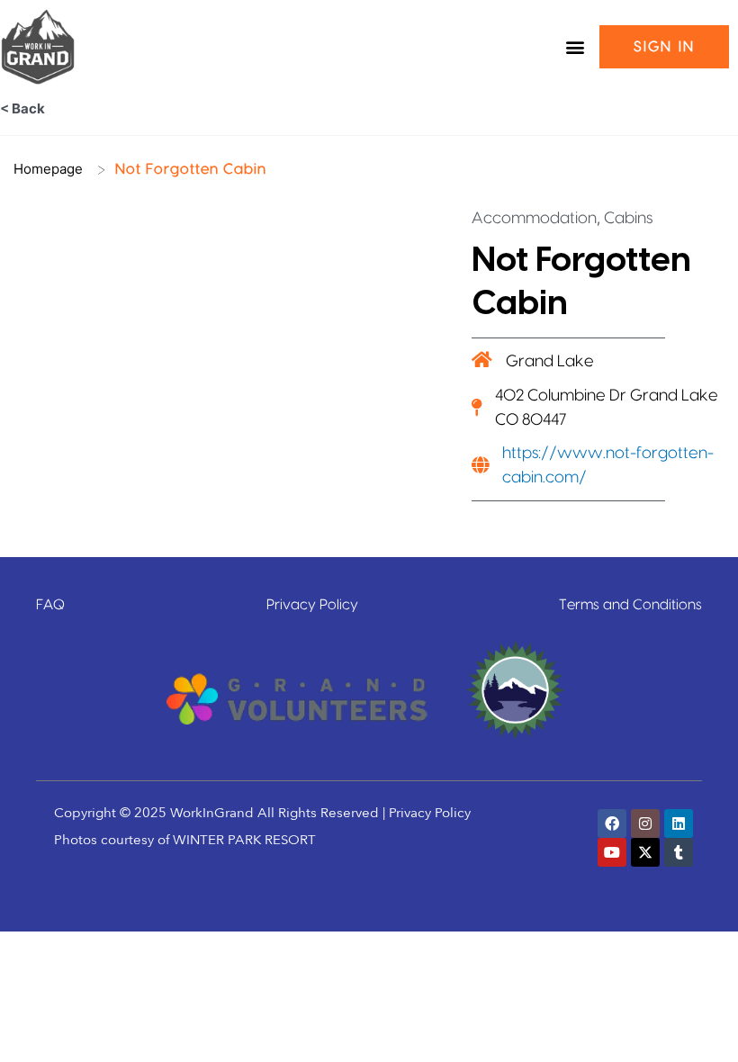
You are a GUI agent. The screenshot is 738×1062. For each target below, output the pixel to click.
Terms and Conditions (630, 605)
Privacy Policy (312, 605)
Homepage (48, 168)
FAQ (50, 605)
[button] (575, 47)
